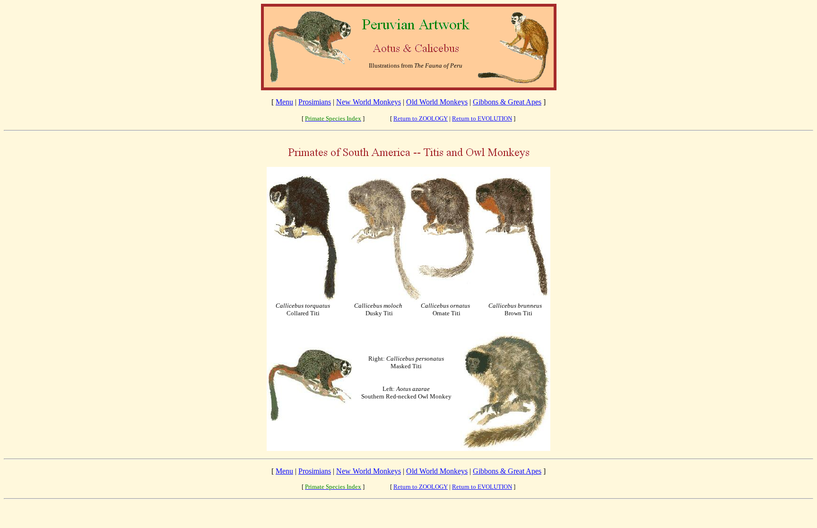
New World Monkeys (368, 102)
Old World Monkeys (437, 102)
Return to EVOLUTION (482, 118)
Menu (284, 102)
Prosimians (314, 102)
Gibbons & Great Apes (507, 102)
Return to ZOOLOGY (420, 118)
